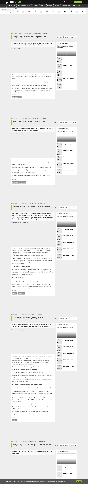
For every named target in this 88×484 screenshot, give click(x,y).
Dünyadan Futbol (27, 118)
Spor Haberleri (14, 33)
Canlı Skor (3, 12)
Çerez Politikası (62, 481)
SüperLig (25, 203)
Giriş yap (77, 1)
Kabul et (79, 481)
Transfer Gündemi (27, 33)
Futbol (20, 33)
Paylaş (72, 37)
